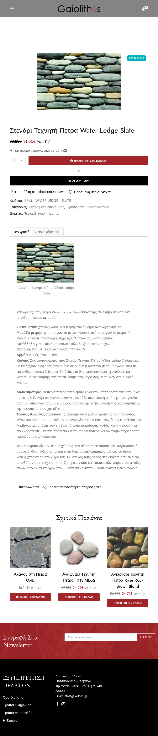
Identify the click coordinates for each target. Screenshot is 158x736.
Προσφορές (76, 207)
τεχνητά (53, 213)
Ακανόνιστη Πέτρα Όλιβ (30, 577)
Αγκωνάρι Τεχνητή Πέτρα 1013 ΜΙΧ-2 (79, 577)
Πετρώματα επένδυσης (46, 207)
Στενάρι (39, 213)
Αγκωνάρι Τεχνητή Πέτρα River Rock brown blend (127, 580)
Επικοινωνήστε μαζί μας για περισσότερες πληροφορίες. (59, 487)
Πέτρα (28, 213)
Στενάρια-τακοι (98, 207)
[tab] (21, 232)
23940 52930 (80, 686)
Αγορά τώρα (80, 181)
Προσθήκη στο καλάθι (90, 161)
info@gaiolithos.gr (75, 696)
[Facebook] (57, 704)
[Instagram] (63, 704)
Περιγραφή (21, 231)
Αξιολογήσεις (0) (48, 231)
